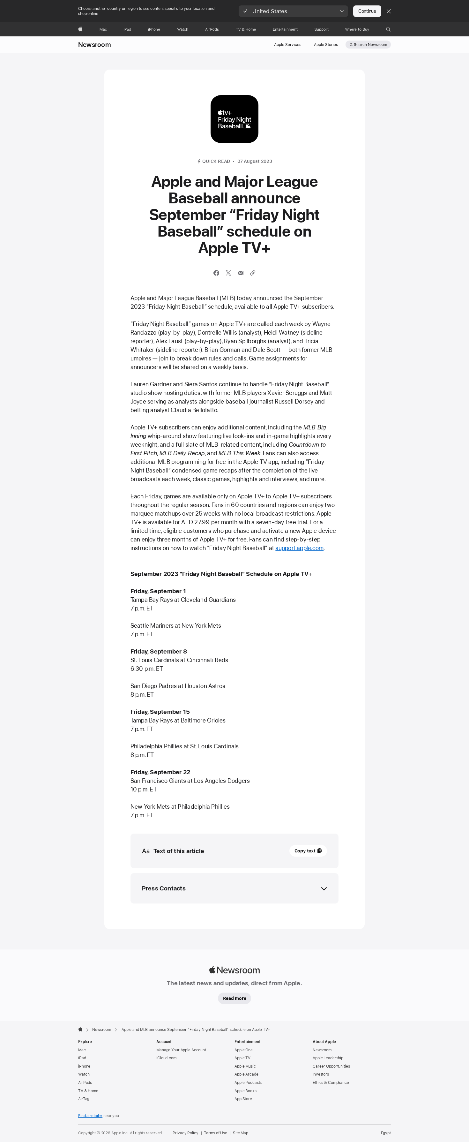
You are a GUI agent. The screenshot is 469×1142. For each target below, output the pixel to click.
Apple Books (245, 1091)
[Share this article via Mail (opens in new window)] (240, 273)
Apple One (243, 1050)
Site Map (240, 1133)
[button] (293, 11)
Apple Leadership (328, 1058)
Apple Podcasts (248, 1082)
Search (370, 44)
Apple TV (242, 1058)
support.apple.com (299, 548)
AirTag (83, 1099)
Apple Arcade (246, 1074)
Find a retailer (90, 1116)
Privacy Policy (185, 1133)
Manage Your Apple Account (181, 1050)
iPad (82, 1058)
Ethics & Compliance (331, 1082)
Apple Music (245, 1066)
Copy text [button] (305, 850)
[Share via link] (252, 273)
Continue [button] (367, 11)
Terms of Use (215, 1133)
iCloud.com (166, 1058)
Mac (82, 1050)
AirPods (85, 1082)
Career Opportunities (331, 1066)
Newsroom (94, 45)
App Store (243, 1099)
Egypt (386, 1133)
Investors (321, 1074)
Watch (83, 1074)
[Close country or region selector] (388, 11)
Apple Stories (326, 44)
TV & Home (88, 1091)
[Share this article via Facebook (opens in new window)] (216, 273)
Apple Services (287, 44)
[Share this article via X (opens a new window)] (228, 273)
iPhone (84, 1066)
